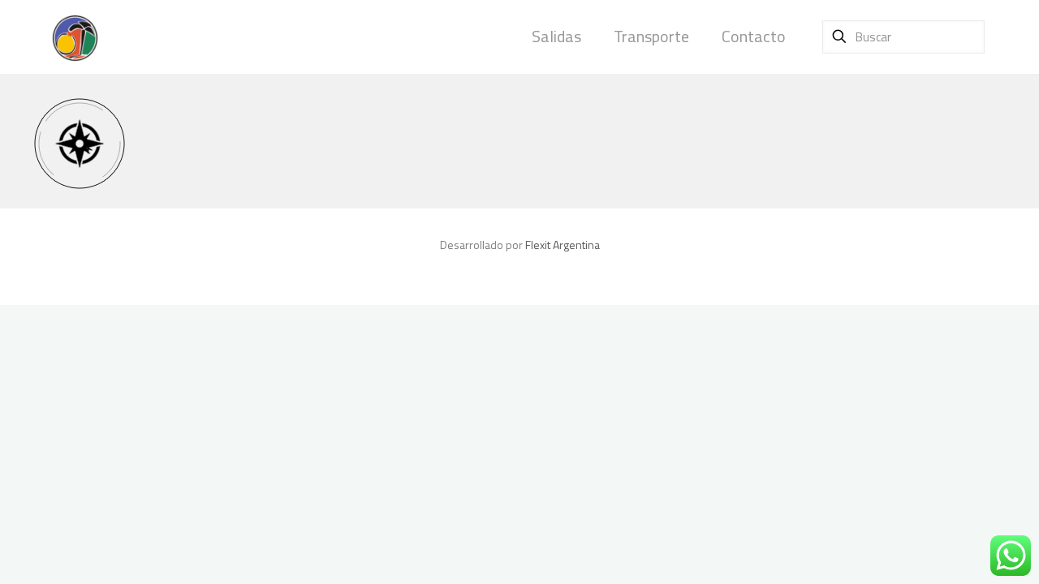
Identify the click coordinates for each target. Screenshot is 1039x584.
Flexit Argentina (562, 244)
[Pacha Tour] (74, 36)
